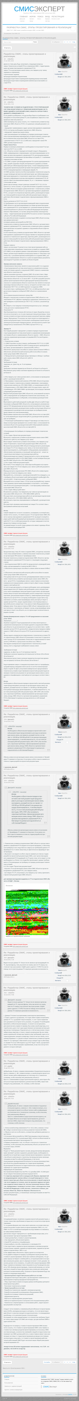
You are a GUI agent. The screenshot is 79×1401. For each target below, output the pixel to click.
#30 (5, 102)
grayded (10, 1066)
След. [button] (73, 42)
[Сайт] (67, 742)
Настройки (47, 1362)
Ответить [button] (7, 48)
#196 (5, 719)
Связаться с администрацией (13, 1386)
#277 (5, 1214)
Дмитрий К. (11, 719)
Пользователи (8, 1383)
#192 (5, 546)
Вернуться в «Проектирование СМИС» (14, 1368)
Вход (47, 17)
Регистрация (58, 17)
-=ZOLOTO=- (10, 59)
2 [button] (64, 42)
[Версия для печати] (74, 47)
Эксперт (39, 8)
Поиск (40, 17)
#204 (5, 957)
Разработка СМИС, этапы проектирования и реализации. (29, 38)
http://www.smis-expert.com (20, 90)
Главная (24, 17)
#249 (5, 1066)
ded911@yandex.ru (9, 769)
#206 (5, 993)
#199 (5, 780)
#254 (5, 1096)
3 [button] (67, 42)
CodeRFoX (70, 1394)
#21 (5, 59)
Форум (33, 17)
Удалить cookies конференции (13, 1390)
